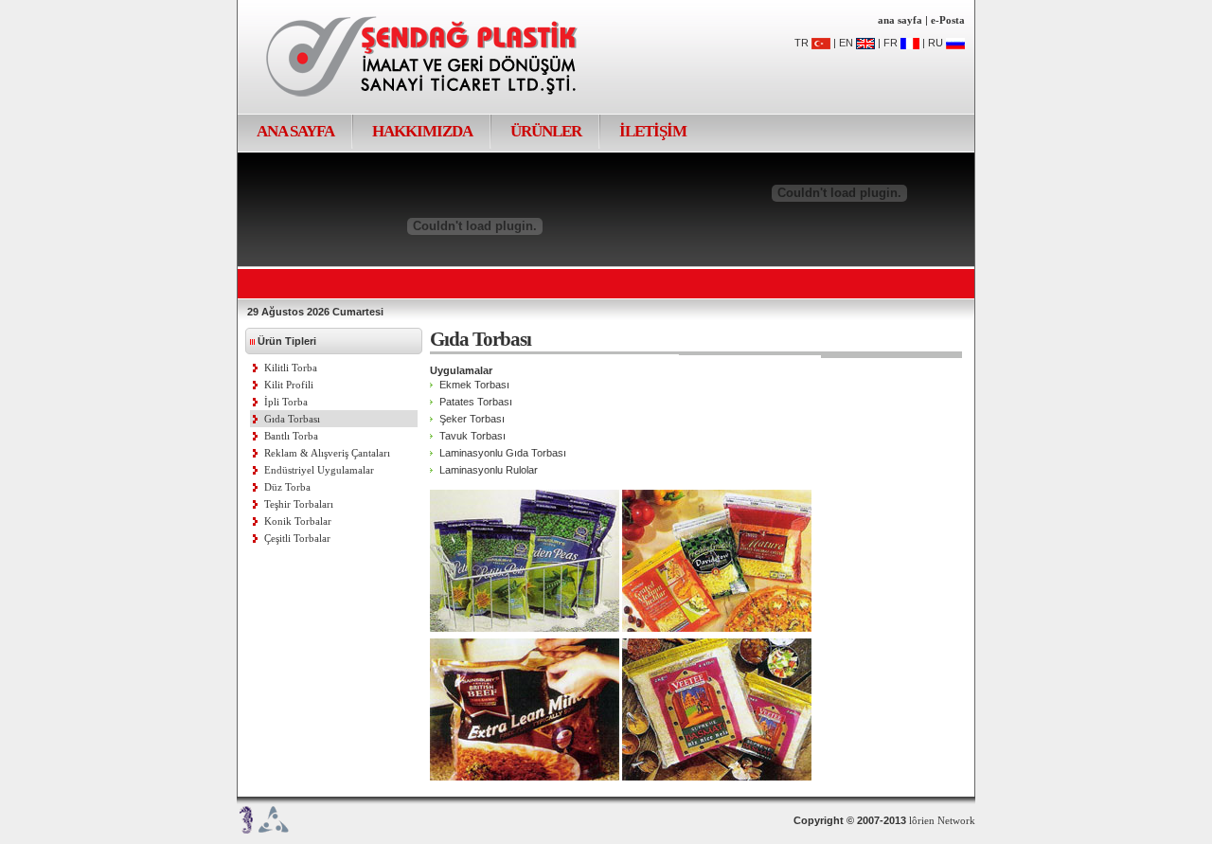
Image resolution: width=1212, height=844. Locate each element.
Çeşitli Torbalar (297, 538)
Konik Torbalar (297, 521)
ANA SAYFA (295, 131)
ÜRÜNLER (545, 131)
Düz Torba (287, 487)
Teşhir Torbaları (298, 504)
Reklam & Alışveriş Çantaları (327, 452)
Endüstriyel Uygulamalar (319, 470)
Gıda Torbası (292, 418)
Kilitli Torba (290, 367)
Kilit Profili (288, 384)
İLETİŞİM (652, 131)
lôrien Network (942, 820)
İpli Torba (286, 401)
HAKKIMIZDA (422, 131)
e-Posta (948, 20)
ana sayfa (900, 20)
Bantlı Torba (291, 435)
